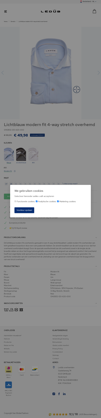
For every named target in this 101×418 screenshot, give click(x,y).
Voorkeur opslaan (24, 210)
